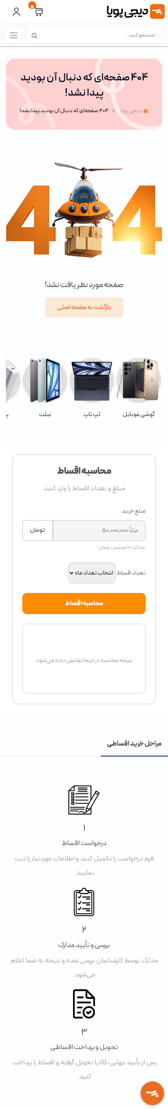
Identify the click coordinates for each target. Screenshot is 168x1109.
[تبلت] (44, 388)
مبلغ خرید (134, 511)
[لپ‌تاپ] (91, 388)
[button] (38, 12)
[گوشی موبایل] (138, 388)
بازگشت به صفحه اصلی (84, 307)
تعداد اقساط (131, 573)
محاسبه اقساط (84, 603)
